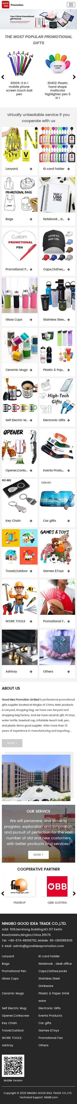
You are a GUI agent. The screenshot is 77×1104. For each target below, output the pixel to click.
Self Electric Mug (14, 1008)
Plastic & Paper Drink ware (53, 997)
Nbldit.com (51, 1097)
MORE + (12, 743)
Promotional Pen (14, 971)
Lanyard (8, 956)
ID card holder (49, 956)
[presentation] (2, 77)
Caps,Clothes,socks (52, 971)
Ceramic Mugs (13, 993)
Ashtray (7, 1045)
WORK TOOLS (11, 1038)
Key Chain (9, 1023)
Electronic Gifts (49, 1008)
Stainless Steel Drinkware (49, 982)
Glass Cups (10, 978)
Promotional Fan (50, 1038)
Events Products (50, 1015)
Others (43, 1045)
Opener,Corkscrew (15, 1015)
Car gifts (44, 1023)
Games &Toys (48, 1030)
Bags (5, 963)
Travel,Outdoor (13, 1030)
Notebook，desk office (55, 963)
